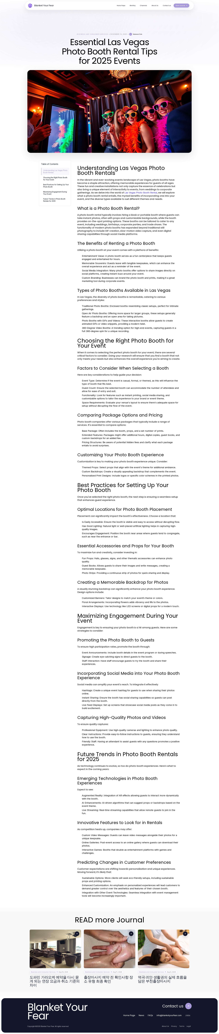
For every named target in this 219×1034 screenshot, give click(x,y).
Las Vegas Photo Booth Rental (140, 192)
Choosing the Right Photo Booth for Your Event (55, 179)
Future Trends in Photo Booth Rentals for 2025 (54, 200)
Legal (189, 1026)
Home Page (129, 1015)
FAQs (150, 1015)
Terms (181, 1026)
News (141, 1015)
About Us (165, 1026)
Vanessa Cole (137, 34)
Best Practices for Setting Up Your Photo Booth (56, 186)
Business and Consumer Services (92, 34)
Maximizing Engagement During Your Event (55, 193)
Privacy (174, 1026)
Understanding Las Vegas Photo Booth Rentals (55, 171)
